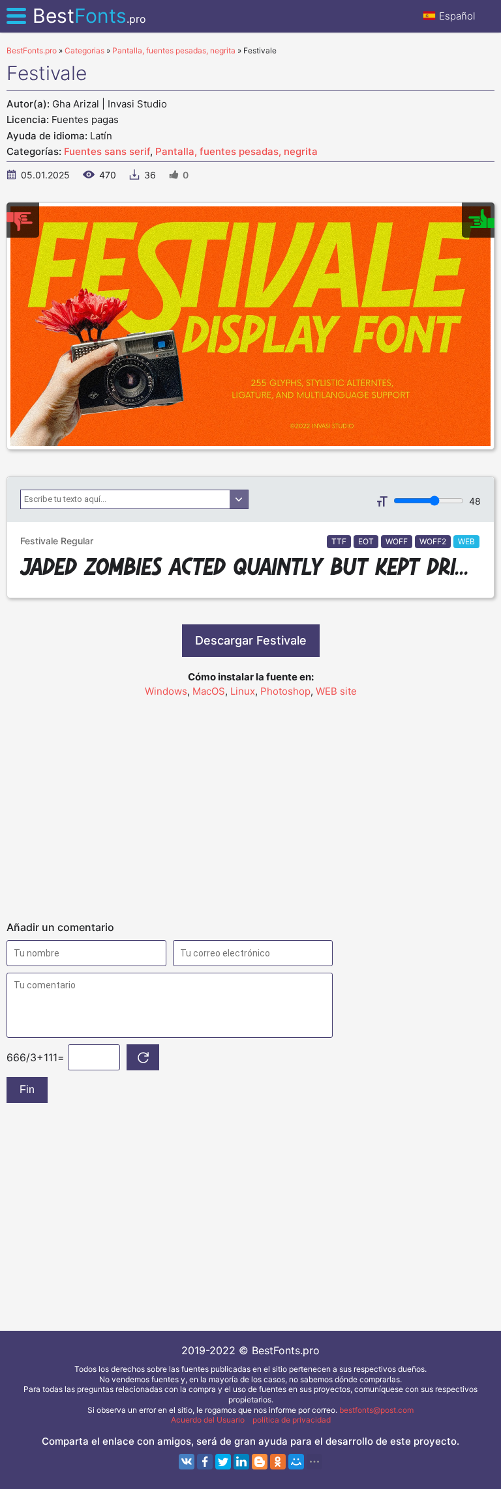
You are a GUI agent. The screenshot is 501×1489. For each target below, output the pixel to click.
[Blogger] (259, 1461)
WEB (466, 541)
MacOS (208, 691)
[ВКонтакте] (186, 1461)
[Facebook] (205, 1461)
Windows (166, 691)
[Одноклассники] (278, 1461)
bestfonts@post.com (376, 1410)
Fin (27, 1089)
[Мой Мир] (296, 1461)
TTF (338, 541)
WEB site (336, 691)
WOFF (397, 541)
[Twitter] (223, 1461)
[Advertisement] (250, 803)
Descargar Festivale (251, 640)
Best (89, 15)
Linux (242, 691)
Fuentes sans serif (107, 151)
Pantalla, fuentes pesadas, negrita (236, 151)
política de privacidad (291, 1420)
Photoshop (285, 691)
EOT (366, 541)
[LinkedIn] (241, 1461)
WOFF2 (432, 541)
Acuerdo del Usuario (208, 1420)
